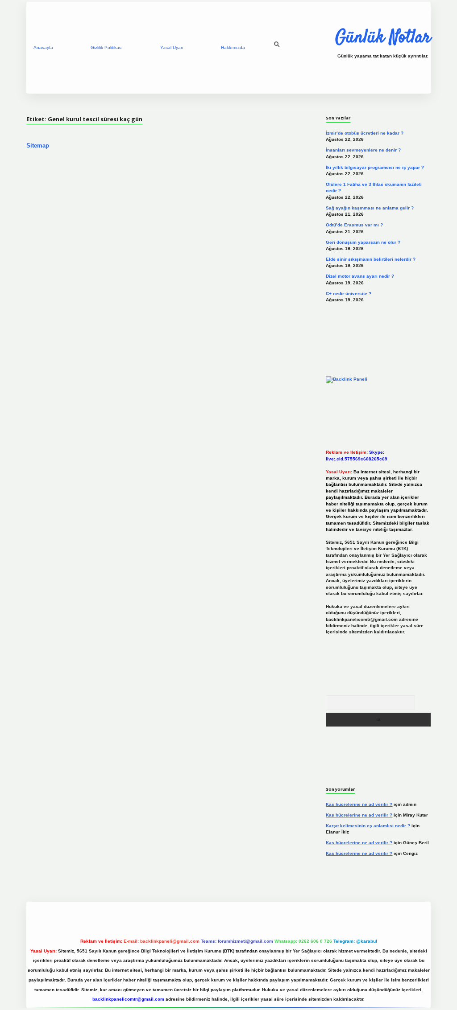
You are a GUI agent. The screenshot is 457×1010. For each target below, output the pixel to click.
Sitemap (37, 145)
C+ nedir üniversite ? (348, 293)
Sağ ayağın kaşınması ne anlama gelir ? (370, 207)
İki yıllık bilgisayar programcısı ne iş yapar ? (375, 167)
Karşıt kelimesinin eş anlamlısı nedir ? (368, 825)
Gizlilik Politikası (107, 47)
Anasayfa (43, 47)
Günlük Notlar (383, 38)
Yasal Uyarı (171, 47)
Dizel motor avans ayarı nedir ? (360, 276)
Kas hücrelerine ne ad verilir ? (359, 804)
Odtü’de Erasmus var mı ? (354, 224)
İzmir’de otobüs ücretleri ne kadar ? (364, 133)
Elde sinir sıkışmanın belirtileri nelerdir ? (370, 259)
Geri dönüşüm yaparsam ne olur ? (363, 242)
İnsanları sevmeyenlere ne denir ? (363, 150)
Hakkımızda (233, 47)
